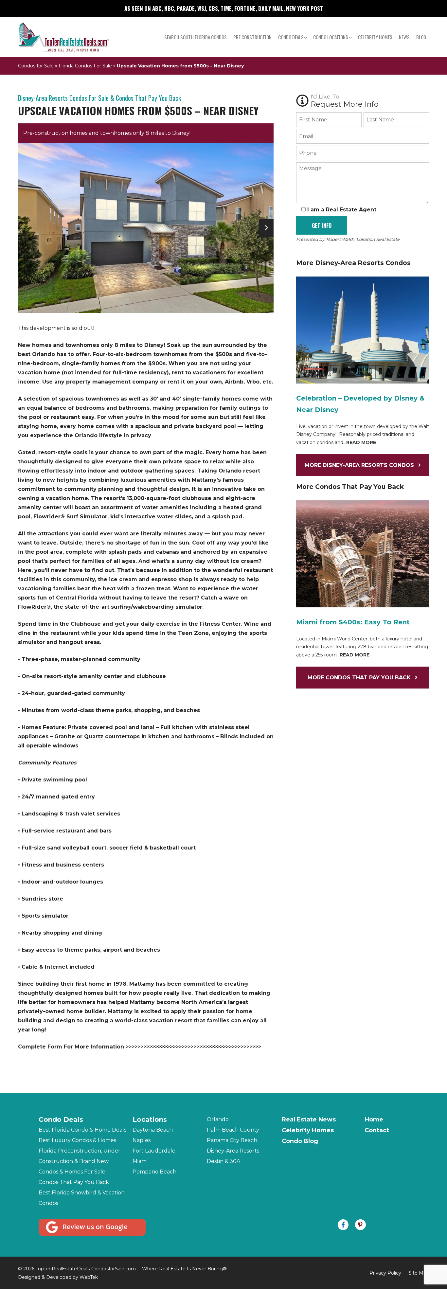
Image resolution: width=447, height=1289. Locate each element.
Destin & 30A (223, 1161)
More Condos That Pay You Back (360, 677)
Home (374, 1119)
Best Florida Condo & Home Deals (82, 1130)
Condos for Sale (36, 66)
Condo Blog (300, 1141)
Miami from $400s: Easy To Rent (353, 622)
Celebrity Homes (375, 37)
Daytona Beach (153, 1130)
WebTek (89, 1277)
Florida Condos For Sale (85, 66)
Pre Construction (252, 37)
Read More (361, 442)
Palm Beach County (233, 1130)
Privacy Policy (385, 1273)
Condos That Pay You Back (74, 1182)
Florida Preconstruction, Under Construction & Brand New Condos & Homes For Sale (79, 1161)
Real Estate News (309, 1119)
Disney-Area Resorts (233, 1151)
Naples (142, 1140)
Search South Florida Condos (195, 37)
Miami (140, 1161)
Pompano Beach (154, 1172)
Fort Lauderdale (154, 1151)
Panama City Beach (232, 1140)
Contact (377, 1130)
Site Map (419, 1273)
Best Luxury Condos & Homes (77, 1140)
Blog (421, 37)
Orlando (218, 1119)
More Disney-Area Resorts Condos (360, 465)
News (404, 37)
